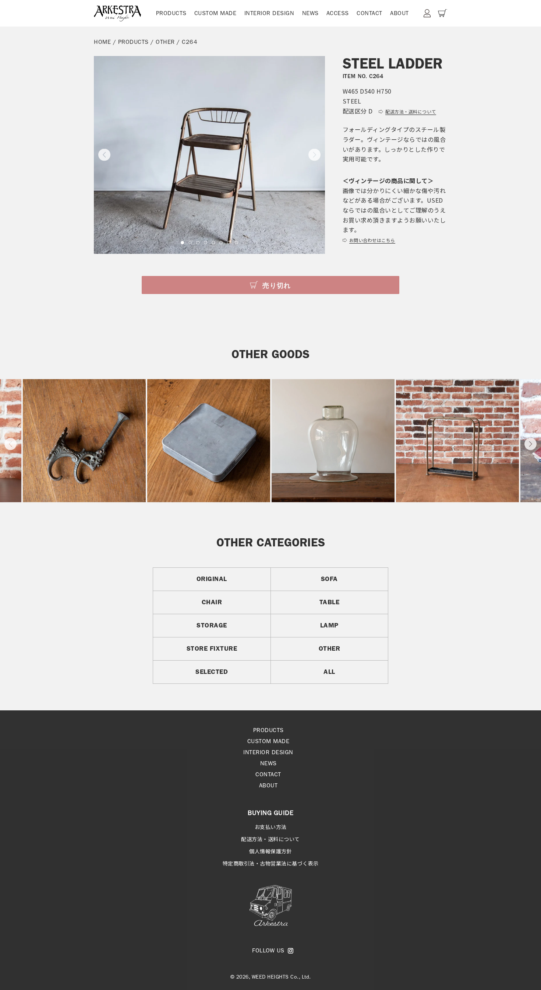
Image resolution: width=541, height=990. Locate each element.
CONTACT (369, 13)
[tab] (182, 242)
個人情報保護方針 (270, 851)
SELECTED (211, 672)
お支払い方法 (271, 826)
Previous (10, 444)
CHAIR (212, 602)
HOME (102, 41)
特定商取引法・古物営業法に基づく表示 (271, 863)
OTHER (165, 41)
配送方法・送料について (270, 839)
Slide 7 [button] (228, 242)
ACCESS (337, 13)
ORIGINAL (212, 579)
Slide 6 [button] (221, 242)
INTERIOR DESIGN (269, 13)
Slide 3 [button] (197, 242)
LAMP (329, 625)
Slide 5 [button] (213, 242)
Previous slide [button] (104, 155)
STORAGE (212, 625)
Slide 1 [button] (182, 242)
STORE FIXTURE (212, 648)
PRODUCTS (171, 13)
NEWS (310, 13)
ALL (329, 672)
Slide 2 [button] (190, 242)
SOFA (329, 579)
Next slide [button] (314, 155)
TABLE (329, 602)
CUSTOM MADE (215, 13)
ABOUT (399, 13)
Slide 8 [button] (236, 242)
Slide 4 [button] (205, 242)
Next (530, 444)
